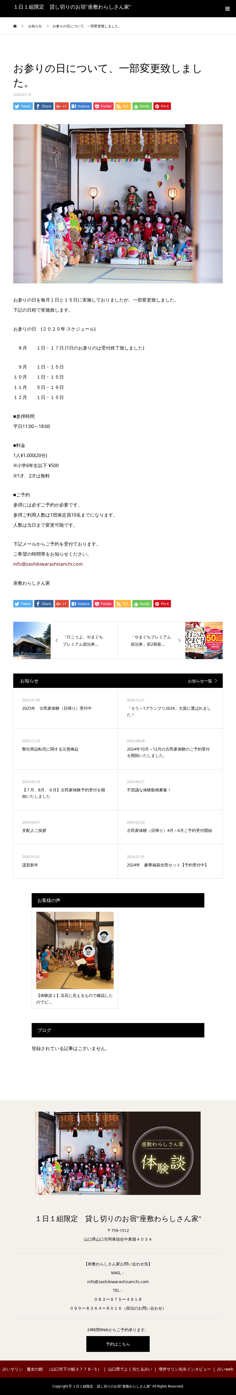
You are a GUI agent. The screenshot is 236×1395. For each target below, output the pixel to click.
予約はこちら (118, 1344)
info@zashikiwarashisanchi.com (48, 564)
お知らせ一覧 (200, 681)
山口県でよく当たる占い (130, 1369)
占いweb (225, 1369)
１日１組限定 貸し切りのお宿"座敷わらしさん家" (72, 7)
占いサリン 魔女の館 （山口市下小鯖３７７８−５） (52, 1369)
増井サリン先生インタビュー (185, 1369)
